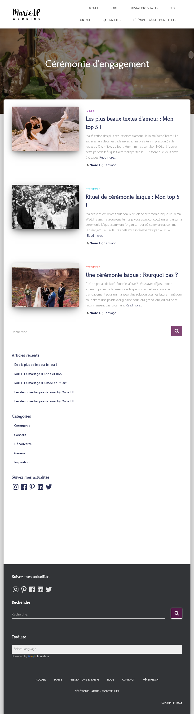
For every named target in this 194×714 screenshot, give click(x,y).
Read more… (107, 157)
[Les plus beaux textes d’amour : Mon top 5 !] (45, 129)
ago (110, 165)
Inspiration (22, 462)
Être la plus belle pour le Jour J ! (36, 365)
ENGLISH (113, 20)
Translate (43, 656)
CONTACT (84, 20)
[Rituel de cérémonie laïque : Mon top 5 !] (45, 207)
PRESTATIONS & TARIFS (144, 8)
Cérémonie (93, 189)
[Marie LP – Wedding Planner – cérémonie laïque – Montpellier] (26, 14)
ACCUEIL (94, 8)
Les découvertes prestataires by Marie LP (44, 392)
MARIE (114, 8)
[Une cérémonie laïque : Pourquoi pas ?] (45, 285)
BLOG (173, 8)
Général (91, 111)
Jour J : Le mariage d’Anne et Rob (38, 374)
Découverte (23, 444)
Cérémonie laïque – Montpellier (154, 20)
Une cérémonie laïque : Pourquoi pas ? (132, 275)
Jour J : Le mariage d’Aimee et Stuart (40, 383)
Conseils (20, 435)
